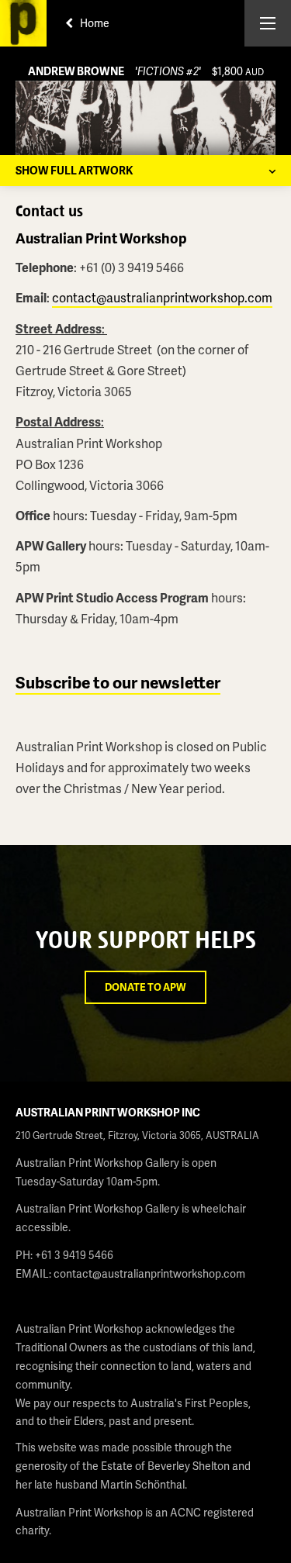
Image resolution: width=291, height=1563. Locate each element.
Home (93, 23)
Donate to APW (145, 987)
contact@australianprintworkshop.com (162, 297)
